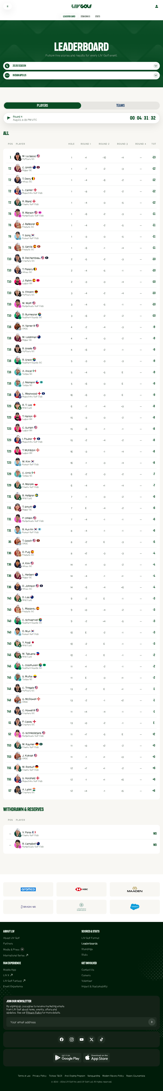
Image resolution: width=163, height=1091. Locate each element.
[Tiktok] (101, 1039)
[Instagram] (72, 1039)
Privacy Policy (34, 1012)
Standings (85, 16)
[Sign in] (156, 6)
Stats (97, 16)
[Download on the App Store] (96, 1057)
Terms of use (24, 1076)
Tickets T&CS (55, 1076)
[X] (91, 1039)
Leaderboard (69, 16)
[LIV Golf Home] (82, 6)
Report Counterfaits (135, 1076)
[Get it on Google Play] (67, 1057)
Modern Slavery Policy (113, 1076)
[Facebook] (62, 1039)
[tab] (42, 105)
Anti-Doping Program (75, 1076)
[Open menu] (7, 6)
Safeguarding (93, 1076)
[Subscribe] (151, 1022)
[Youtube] (81, 1039)
